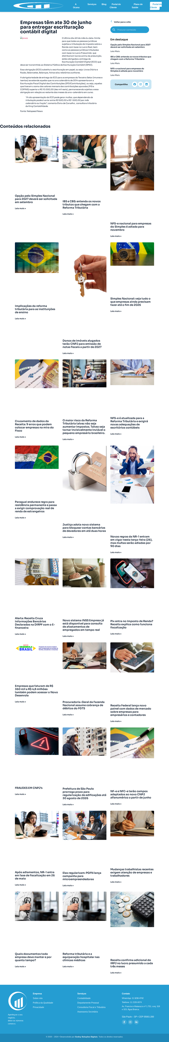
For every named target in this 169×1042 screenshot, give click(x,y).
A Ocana (76, 6)
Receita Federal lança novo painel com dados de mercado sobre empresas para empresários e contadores (130, 710)
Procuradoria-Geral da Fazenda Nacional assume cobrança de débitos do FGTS (84, 705)
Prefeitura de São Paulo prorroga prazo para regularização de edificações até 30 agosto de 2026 (84, 793)
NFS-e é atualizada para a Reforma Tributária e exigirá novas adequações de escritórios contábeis (129, 423)
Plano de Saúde (137, 6)
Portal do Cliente (115, 6)
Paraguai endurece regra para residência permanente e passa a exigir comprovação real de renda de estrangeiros (36, 506)
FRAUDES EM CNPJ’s (29, 788)
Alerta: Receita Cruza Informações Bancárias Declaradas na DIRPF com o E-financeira (35, 623)
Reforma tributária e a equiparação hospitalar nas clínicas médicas (81, 957)
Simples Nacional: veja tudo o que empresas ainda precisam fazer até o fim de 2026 (130, 302)
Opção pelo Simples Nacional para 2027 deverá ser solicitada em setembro (130, 45)
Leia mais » (20, 208)
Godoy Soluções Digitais (86, 1037)
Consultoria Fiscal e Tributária (91, 1007)
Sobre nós (38, 998)
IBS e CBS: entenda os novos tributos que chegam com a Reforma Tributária (130, 57)
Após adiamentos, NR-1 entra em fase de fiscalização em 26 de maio (35, 875)
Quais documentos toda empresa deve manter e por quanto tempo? (33, 957)
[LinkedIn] (136, 1022)
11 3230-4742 (138, 998)
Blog (104, 4)
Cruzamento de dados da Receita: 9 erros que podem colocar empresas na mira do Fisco (34, 426)
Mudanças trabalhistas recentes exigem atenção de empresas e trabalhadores (132, 872)
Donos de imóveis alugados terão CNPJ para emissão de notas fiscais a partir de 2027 (82, 344)
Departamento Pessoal (88, 1003)
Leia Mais (115, 51)
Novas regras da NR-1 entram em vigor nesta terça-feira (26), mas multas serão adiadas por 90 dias (131, 541)
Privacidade (38, 1007)
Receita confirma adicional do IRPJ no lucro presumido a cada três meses (131, 963)
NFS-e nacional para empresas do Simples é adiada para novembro (127, 69)
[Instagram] (140, 84)
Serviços (92, 4)
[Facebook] (134, 84)
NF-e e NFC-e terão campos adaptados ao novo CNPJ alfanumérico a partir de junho (130, 794)
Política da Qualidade (43, 1003)
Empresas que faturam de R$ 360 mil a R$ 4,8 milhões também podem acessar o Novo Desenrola (36, 690)
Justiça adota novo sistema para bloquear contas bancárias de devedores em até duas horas (84, 528)
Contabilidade (84, 998)
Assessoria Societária (87, 1012)
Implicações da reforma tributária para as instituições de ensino (35, 309)
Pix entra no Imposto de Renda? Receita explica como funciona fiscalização (131, 624)
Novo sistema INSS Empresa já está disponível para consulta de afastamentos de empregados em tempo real (83, 625)
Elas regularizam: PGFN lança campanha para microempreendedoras (82, 876)
